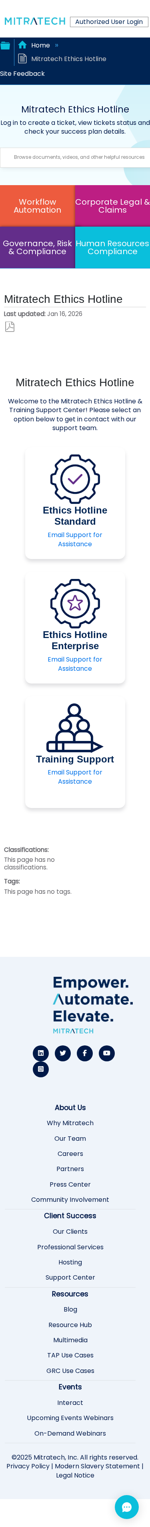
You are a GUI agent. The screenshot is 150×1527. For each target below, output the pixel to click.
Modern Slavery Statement (97, 1466)
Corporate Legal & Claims (112, 205)
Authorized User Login (109, 21)
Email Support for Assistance (75, 539)
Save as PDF (10, 327)
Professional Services (70, 1247)
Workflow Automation (37, 205)
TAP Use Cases (70, 1355)
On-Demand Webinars (70, 1433)
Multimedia (70, 1340)
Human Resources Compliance (112, 247)
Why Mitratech (70, 1123)
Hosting (70, 1262)
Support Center (70, 1277)
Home (41, 45)
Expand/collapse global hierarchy (5, 45)
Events (70, 1387)
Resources (70, 1294)
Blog (70, 1309)
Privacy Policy (28, 1466)
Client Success (70, 1216)
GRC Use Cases (70, 1371)
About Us (70, 1107)
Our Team (70, 1138)
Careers (70, 1154)
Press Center (70, 1184)
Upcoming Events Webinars (70, 1418)
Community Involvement (70, 1199)
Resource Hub (70, 1325)
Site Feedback (22, 73)
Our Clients (70, 1231)
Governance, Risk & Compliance (37, 247)
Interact (70, 1403)
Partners (70, 1169)
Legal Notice (75, 1475)
